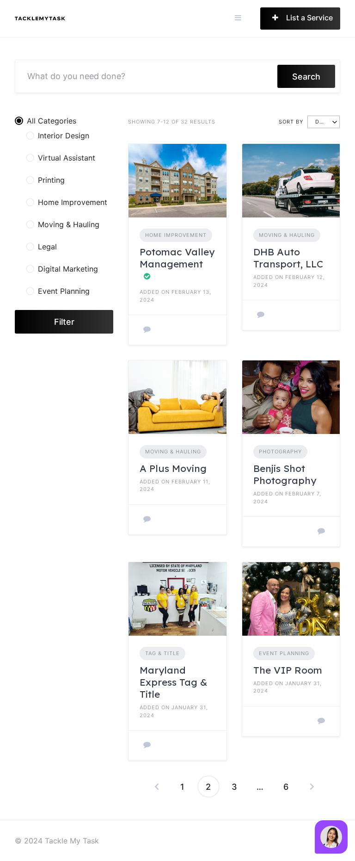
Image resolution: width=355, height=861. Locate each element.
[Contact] (147, 329)
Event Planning (284, 653)
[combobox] (323, 122)
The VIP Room (287, 670)
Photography (280, 451)
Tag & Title (162, 653)
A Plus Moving (173, 468)
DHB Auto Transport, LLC (288, 258)
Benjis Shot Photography (284, 474)
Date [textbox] (322, 121)
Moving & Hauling (287, 235)
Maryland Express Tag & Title (174, 682)
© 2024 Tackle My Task (57, 840)
